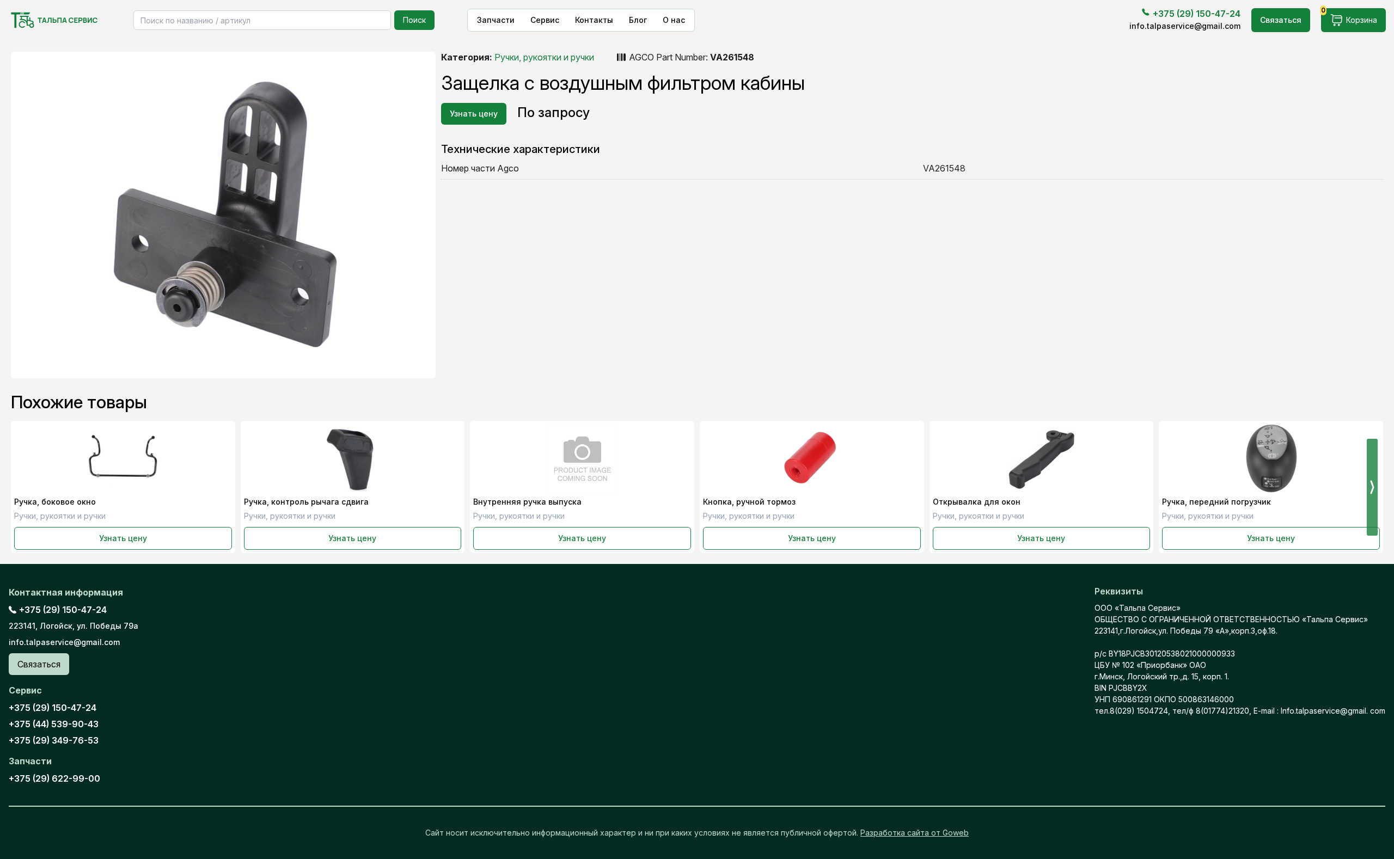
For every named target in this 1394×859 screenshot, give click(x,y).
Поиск (414, 19)
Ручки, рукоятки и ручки (544, 57)
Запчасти (496, 19)
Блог (638, 19)
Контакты (594, 19)
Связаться (1280, 19)
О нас (674, 19)
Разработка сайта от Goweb (914, 832)
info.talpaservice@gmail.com (1184, 25)
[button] (1372, 487)
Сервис (544, 19)
